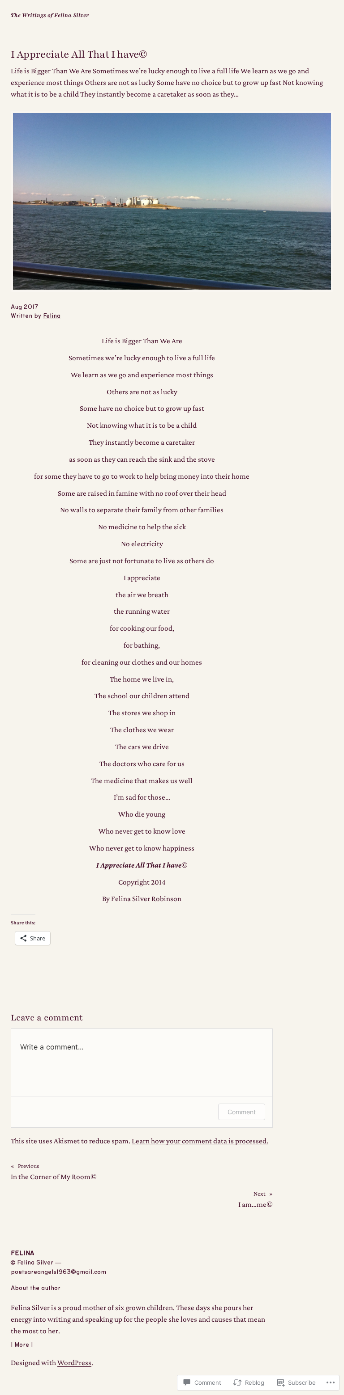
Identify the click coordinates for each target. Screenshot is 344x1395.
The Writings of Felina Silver (50, 15)
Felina (51, 316)
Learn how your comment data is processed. (200, 1141)
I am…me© (255, 1204)
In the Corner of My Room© (54, 1176)
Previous (28, 1166)
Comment (242, 1112)
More (21, 1345)
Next (260, 1193)
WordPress (74, 1362)
